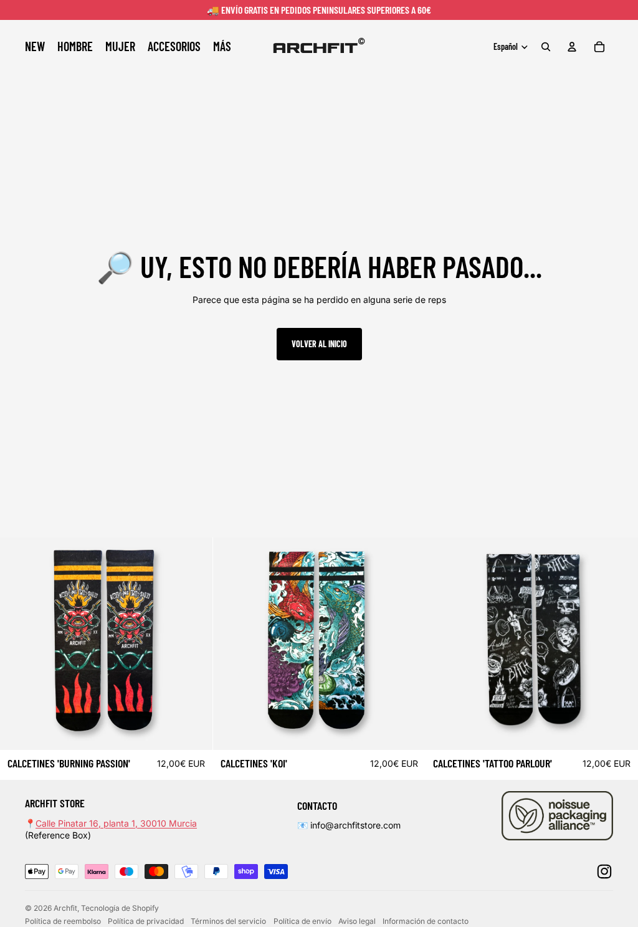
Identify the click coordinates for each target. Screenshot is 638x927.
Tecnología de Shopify (120, 908)
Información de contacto (426, 921)
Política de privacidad (146, 921)
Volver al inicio (319, 344)
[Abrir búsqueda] (545, 46)
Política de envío (302, 921)
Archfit (65, 908)
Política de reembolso (63, 921)
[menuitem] (222, 46)
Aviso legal (357, 921)
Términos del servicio (228, 921)
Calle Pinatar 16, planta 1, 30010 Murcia (116, 823)
